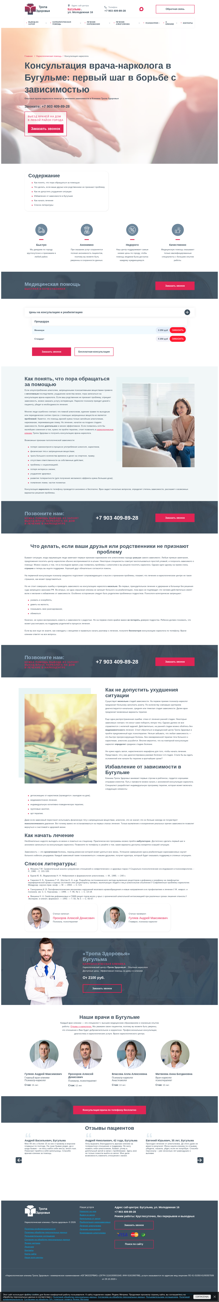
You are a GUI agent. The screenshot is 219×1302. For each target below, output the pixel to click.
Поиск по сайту (134, 1244)
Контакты (29, 1250)
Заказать (178, 330)
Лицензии (29, 1246)
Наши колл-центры (34, 1257)
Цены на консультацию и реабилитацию (56, 312)
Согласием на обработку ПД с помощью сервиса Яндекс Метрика (56, 1299)
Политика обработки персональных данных (46, 1232)
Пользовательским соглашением (162, 1297)
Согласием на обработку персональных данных (121, 1297)
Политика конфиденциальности (40, 1229)
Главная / (30, 56)
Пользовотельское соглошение (40, 1236)
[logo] (37, 1211)
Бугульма (74, 9)
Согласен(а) (202, 1297)
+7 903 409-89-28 (115, 10)
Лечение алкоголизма (90, 1225)
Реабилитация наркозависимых (95, 1222)
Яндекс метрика (32, 1243)
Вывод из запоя (87, 1215)
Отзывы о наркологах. (81, 1026)
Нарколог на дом (88, 1211)
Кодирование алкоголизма (93, 1233)
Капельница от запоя (90, 1218)
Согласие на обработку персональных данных (47, 1239)
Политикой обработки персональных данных (75, 1297)
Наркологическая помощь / (50, 56)
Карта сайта (30, 1254)
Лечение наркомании (90, 1229)
